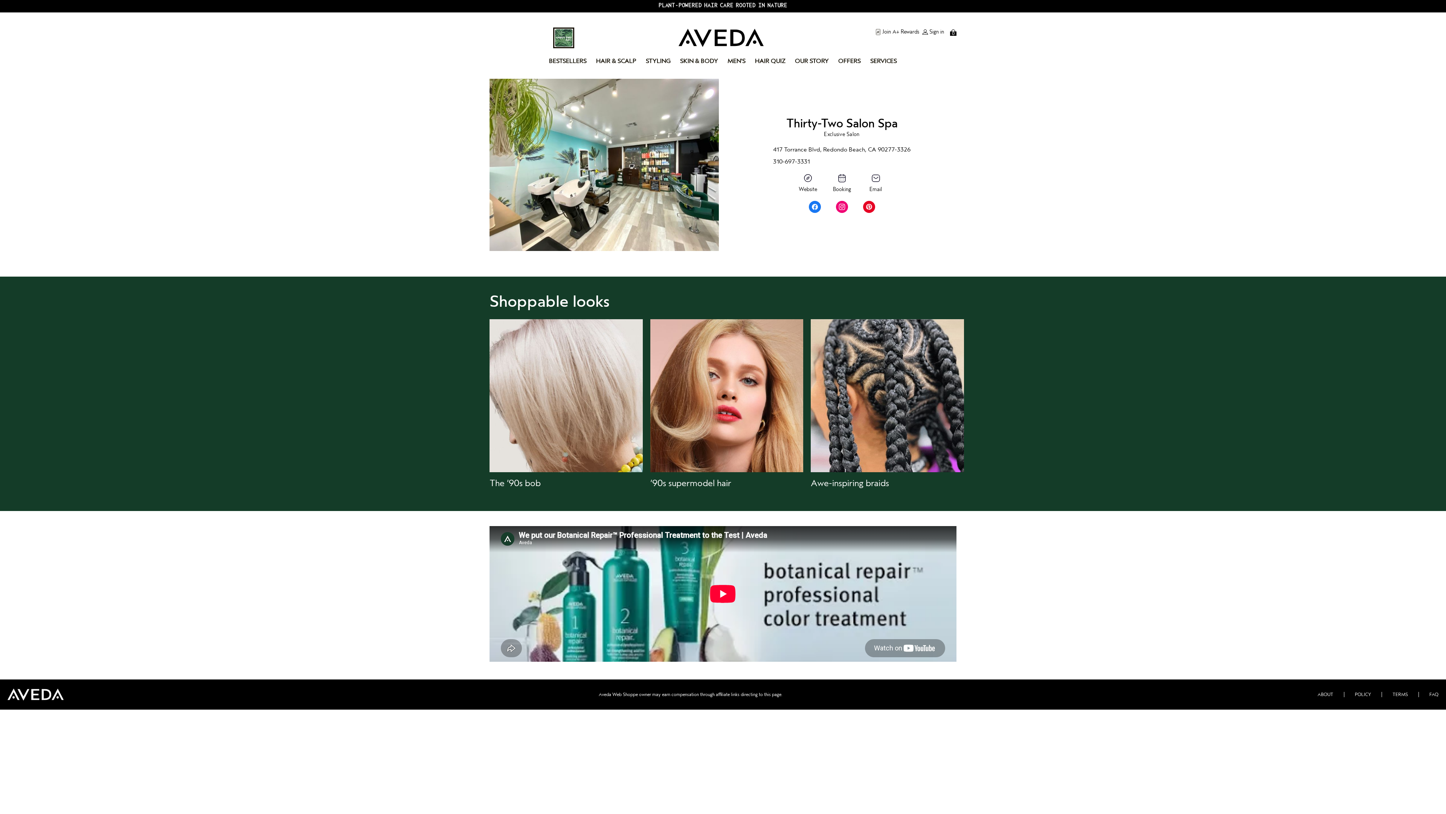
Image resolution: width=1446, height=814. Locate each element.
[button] (566, 404)
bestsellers (568, 61)
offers (849, 61)
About (1325, 694)
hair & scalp (616, 61)
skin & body (699, 61)
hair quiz (770, 61)
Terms (1400, 694)
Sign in (936, 32)
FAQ (1433, 694)
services (883, 61)
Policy (1363, 694)
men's (737, 61)
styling (658, 61)
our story (812, 61)
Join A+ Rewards (900, 32)
